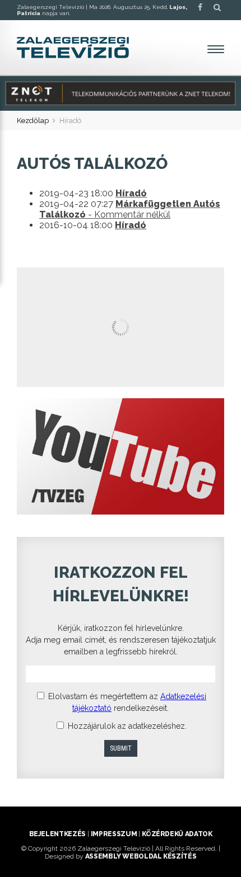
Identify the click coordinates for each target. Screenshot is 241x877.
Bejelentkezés (57, 834)
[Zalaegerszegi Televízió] (73, 47)
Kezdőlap (33, 120)
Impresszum (114, 834)
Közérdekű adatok (177, 834)
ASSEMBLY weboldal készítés (141, 856)
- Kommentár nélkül (129, 209)
